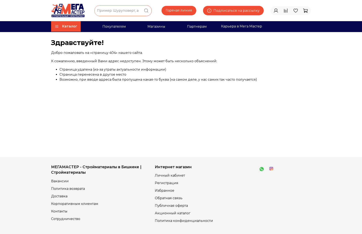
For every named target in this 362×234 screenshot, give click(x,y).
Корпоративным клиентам (74, 204)
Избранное (164, 191)
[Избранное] (295, 10)
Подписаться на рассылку (236, 11)
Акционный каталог (172, 213)
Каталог (69, 26)
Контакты (59, 211)
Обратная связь (168, 198)
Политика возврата (68, 189)
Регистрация (166, 183)
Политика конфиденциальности (184, 221)
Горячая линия (179, 10)
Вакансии (60, 181)
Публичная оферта (171, 206)
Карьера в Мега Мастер (241, 26)
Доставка (59, 196)
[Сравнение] (285, 10)
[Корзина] (305, 10)
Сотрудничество (65, 219)
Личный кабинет (170, 175)
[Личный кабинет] (276, 10)
